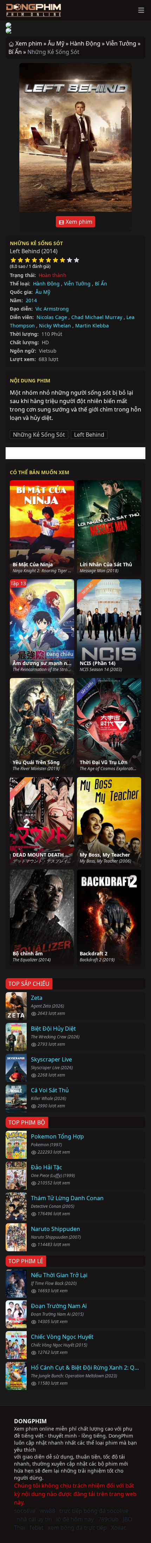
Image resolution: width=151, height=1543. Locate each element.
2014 (31, 300)
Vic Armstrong (52, 308)
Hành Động (46, 283)
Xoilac (118, 1527)
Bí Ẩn (101, 283)
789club (108, 1519)
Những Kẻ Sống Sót (36, 243)
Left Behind (89, 434)
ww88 (47, 1511)
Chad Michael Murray (96, 317)
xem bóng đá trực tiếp (77, 1527)
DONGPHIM (30, 1421)
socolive (24, 1511)
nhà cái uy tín (34, 1519)
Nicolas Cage (52, 317)
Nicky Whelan (55, 325)
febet (36, 1527)
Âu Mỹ (42, 292)
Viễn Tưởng (77, 283)
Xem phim (78, 222)
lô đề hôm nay (75, 1519)
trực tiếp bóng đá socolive (94, 1511)
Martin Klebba (92, 325)
